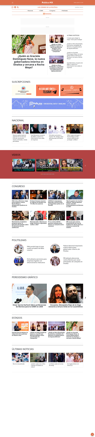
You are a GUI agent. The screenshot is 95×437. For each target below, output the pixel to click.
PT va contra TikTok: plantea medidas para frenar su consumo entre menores (56, 224)
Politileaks (65, 10)
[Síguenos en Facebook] (15, 7)
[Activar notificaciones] (92, 434)
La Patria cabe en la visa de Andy (56, 364)
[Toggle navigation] (12, 2)
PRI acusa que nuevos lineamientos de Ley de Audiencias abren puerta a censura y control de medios (74, 224)
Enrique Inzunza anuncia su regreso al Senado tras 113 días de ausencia (38, 202)
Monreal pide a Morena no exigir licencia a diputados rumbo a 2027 (38, 223)
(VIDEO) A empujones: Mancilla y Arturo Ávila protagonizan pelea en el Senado (56, 203)
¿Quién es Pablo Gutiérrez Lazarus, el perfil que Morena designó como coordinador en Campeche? (56, 47)
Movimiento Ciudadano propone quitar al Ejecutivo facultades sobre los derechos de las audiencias (20, 224)
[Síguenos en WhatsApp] (12, 7)
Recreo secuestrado (19, 364)
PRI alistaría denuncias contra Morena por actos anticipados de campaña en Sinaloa (72, 260)
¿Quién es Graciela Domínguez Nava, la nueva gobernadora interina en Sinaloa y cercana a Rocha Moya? (29, 61)
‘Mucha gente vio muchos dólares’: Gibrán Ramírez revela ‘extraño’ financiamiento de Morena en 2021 (74, 203)
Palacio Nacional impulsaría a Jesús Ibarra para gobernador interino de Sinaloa (72, 248)
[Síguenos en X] (18, 7)
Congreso (52, 10)
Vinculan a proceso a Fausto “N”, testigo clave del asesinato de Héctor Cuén (56, 137)
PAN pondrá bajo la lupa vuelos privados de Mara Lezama (35, 248)
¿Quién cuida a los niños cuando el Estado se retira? (38, 365)
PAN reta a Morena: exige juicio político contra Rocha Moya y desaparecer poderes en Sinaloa (20, 203)
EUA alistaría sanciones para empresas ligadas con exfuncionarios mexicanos (37, 260)
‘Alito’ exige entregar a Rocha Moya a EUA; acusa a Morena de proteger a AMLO (73, 137)
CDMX (41, 10)
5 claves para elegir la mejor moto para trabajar (74, 38)
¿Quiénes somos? (79, 7)
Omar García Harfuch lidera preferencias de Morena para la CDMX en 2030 (29, 306)
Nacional (30, 10)
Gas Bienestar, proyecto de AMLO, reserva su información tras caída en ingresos (75, 65)
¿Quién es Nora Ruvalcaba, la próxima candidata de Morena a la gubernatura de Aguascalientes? (56, 68)
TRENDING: (48, 13)
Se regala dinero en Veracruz (73, 364)
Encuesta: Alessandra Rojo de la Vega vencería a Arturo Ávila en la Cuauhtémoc (65, 306)
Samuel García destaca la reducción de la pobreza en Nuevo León (20, 334)
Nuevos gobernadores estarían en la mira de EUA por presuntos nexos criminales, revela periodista (20, 138)
